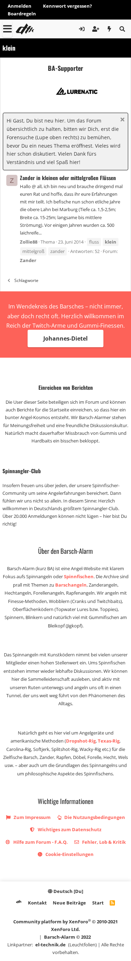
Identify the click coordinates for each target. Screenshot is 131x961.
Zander (28, 260)
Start (98, 903)
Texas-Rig (108, 741)
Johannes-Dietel (65, 338)
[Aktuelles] (109, 29)
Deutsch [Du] (67, 891)
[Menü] (7, 29)
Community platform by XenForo (65, 925)
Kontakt (37, 903)
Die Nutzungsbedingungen (94, 817)
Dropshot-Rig (81, 741)
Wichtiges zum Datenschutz (69, 829)
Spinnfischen (79, 576)
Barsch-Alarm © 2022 (67, 937)
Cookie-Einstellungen (69, 854)
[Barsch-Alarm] (19, 902)
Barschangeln (71, 585)
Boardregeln (22, 13)
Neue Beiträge (69, 903)
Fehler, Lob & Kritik (103, 842)
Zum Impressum (32, 817)
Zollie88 (28, 242)
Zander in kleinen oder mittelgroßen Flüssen (68, 177)
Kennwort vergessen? (67, 6)
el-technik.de (50, 944)
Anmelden (19, 6)
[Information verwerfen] (121, 120)
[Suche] (122, 29)
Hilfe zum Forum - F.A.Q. (40, 842)
